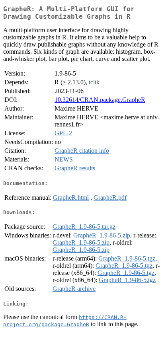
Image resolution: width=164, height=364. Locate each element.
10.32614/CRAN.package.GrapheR (100, 99)
